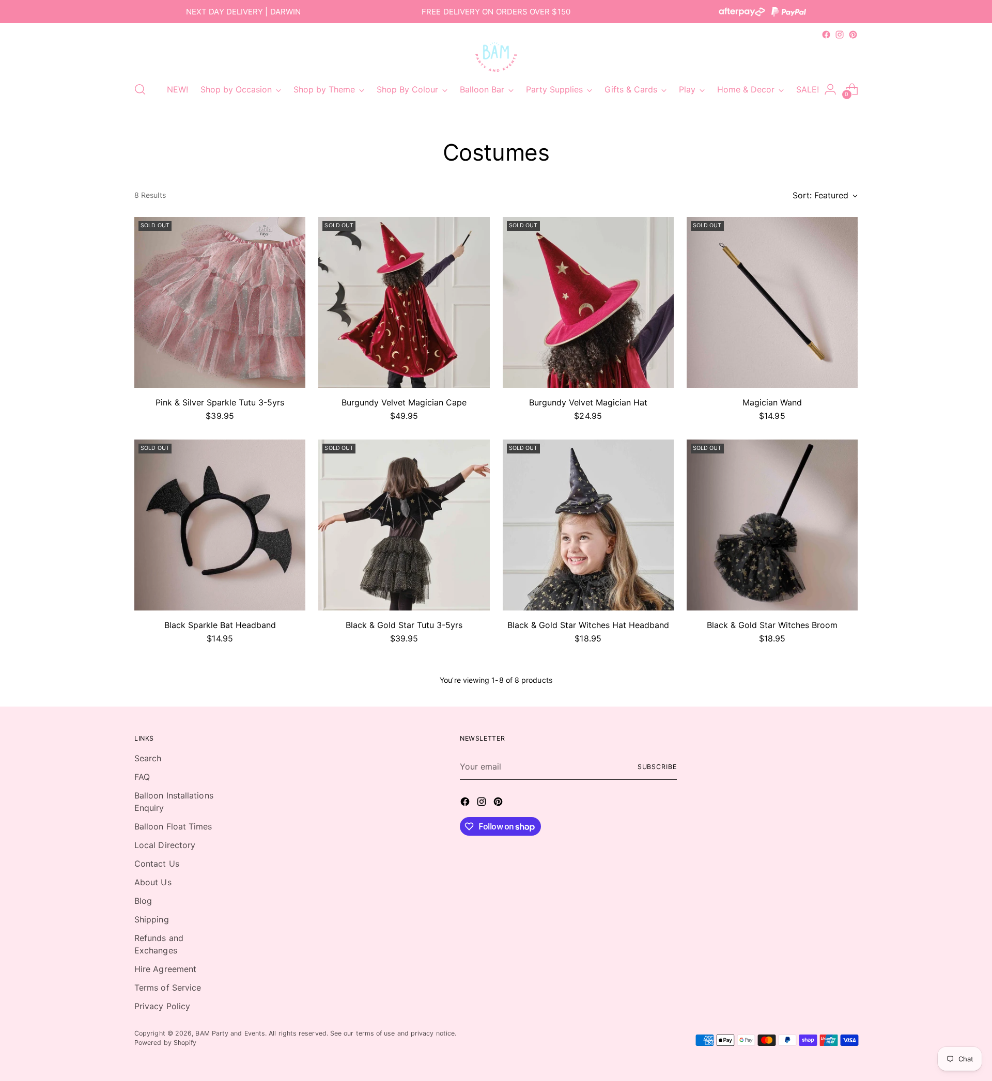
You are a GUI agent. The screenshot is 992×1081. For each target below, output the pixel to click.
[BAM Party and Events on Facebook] (826, 34)
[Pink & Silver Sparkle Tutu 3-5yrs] (219, 302)
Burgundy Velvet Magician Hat (588, 402)
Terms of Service (167, 987)
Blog (143, 901)
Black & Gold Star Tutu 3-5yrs (404, 625)
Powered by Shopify (165, 1042)
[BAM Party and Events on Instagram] (839, 34)
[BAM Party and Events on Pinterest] (853, 34)
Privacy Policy (162, 1006)
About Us (153, 882)
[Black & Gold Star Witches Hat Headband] (588, 525)
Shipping (151, 919)
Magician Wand (772, 402)
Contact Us (156, 863)
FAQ (142, 777)
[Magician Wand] (772, 302)
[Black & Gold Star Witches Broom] (772, 525)
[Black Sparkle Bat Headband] (219, 525)
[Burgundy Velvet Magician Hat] (588, 302)
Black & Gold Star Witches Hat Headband (588, 625)
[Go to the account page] (830, 89)
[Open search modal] (140, 89)
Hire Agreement (165, 969)
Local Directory (164, 845)
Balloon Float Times (173, 826)
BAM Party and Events (230, 1033)
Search (147, 758)
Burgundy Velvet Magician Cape (404, 402)
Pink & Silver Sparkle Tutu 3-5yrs (220, 402)
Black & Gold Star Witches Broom (772, 625)
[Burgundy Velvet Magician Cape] (403, 302)
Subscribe (657, 767)
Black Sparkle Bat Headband (220, 625)
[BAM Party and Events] (496, 57)
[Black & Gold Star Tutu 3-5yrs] (403, 525)
